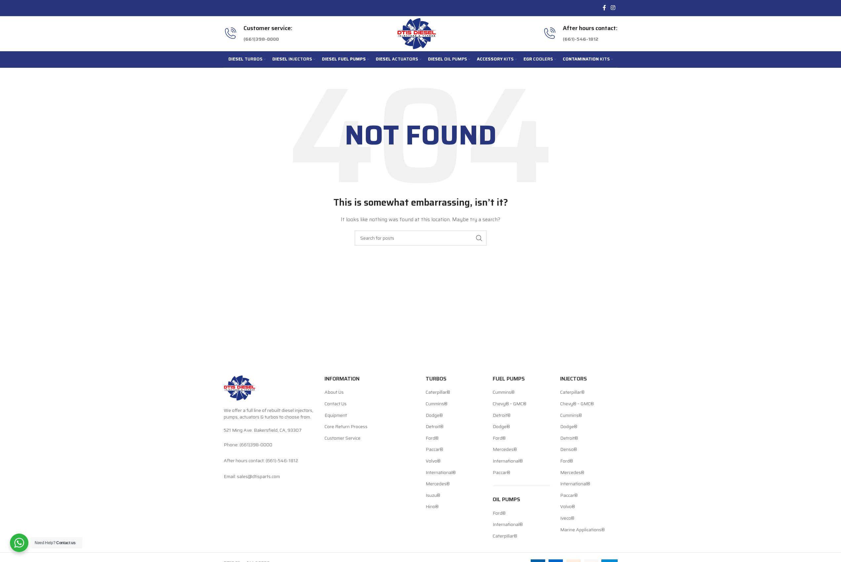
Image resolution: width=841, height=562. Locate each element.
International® (441, 472)
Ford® (432, 438)
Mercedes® (438, 484)
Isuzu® (433, 495)
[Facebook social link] (604, 8)
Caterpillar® (438, 392)
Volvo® (433, 461)
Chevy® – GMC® (509, 404)
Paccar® (434, 449)
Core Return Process (346, 426)
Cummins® (436, 404)
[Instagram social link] (612, 8)
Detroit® (434, 426)
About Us (334, 392)
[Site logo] (416, 33)
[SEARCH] (479, 238)
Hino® (432, 506)
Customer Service (343, 438)
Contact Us (336, 404)
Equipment (336, 415)
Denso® (568, 449)
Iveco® (567, 518)
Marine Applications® (582, 530)
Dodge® (434, 415)
